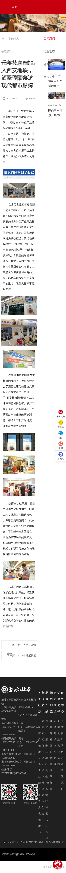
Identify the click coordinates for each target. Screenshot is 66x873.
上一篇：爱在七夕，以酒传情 (21, 646)
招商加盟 (17, 63)
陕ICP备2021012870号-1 (22, 854)
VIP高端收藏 (47, 795)
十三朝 (46, 751)
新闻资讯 (17, 35)
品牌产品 (17, 49)
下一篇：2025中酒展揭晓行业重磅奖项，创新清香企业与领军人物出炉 (21, 657)
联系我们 (17, 77)
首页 (15, 6)
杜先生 (46, 770)
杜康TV (40, 825)
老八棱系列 (46, 826)
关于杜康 (17, 21)
